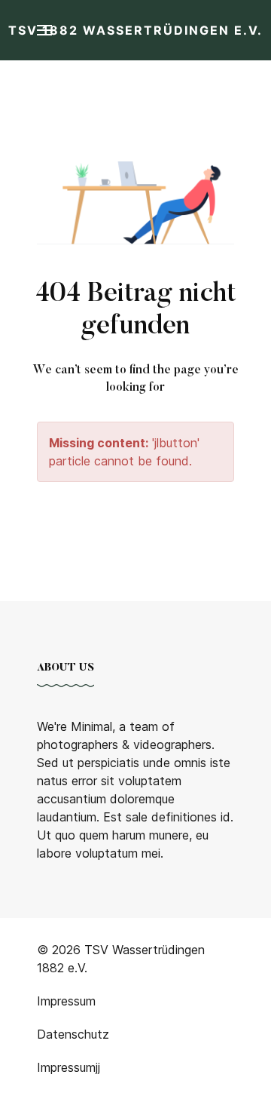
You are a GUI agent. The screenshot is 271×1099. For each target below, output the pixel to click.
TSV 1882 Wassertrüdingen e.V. (135, 30)
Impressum (66, 1067)
